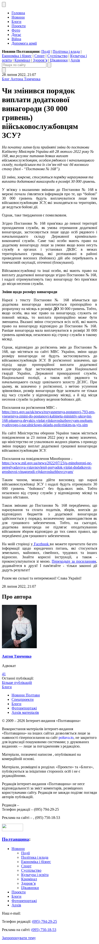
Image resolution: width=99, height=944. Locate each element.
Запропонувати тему (19, 938)
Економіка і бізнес (17, 56)
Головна (18, 13)
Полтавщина (15, 839)
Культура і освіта (35, 875)
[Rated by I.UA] (12, 830)
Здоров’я (40, 60)
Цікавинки (59, 60)
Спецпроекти (23, 699)
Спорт (39, 56)
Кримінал (22, 60)
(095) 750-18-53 (43, 930)
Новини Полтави (26, 695)
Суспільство (57, 56)
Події (45, 51)
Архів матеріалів (25, 712)
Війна (16, 39)
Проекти (19, 26)
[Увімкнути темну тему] (4, 4)
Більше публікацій (17, 683)
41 (4, 674)
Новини (18, 17)
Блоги (16, 22)
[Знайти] (49, 64)
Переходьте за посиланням (74, 561)
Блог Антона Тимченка (21, 79)
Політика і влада (66, 51)
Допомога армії (24, 43)
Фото (16, 30)
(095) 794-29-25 (44, 921)
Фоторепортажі (24, 708)
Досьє (16, 35)
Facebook (41, 544)
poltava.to (66, 737)
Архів (75, 60)
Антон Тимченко (16, 656)
